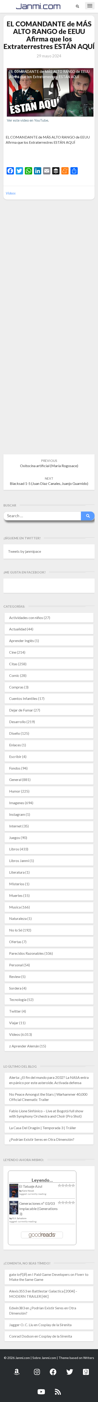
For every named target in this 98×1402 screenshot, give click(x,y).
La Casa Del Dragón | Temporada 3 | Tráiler (42, 1128)
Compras (16, 687)
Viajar (13, 1023)
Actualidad (17, 629)
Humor (14, 791)
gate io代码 (18, 1274)
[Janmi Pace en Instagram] (36, 1369)
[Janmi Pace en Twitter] (70, 1369)
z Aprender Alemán (24, 1046)
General (15, 779)
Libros (14, 849)
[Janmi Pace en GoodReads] (85, 1369)
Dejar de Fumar (21, 710)
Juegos (14, 837)
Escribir (15, 756)
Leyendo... (42, 1180)
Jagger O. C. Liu (21, 1325)
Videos (10, 193)
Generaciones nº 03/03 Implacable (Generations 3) (38, 1208)
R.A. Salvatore (19, 1218)
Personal (16, 965)
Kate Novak (28, 1190)
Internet (15, 826)
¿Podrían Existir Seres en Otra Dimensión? (41, 1139)
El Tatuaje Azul (30, 1186)
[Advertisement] (52, 156)
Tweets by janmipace (24, 551)
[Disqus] (49, 273)
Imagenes (16, 803)
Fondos (15, 768)
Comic (14, 675)
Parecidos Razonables (26, 953)
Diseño (14, 733)
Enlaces (15, 745)
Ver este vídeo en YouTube (27, 120)
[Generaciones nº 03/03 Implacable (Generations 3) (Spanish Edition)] (13, 1209)
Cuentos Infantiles (23, 698)
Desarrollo (17, 721)
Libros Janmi (19, 860)
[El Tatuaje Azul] (13, 1193)
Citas (13, 664)
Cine (12, 652)
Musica (15, 907)
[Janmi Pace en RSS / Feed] (57, 1389)
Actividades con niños (26, 617)
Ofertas (15, 941)
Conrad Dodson (21, 1336)
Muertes (16, 895)
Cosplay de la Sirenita (55, 1325)
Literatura (17, 872)
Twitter (15, 1011)
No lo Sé (15, 930)
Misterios (16, 884)
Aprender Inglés (21, 640)
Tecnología (17, 999)
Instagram (17, 814)
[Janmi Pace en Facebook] (53, 1369)
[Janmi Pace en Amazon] (17, 1369)
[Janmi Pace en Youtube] (41, 1389)
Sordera (15, 988)
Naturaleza (18, 918)
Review (15, 976)
